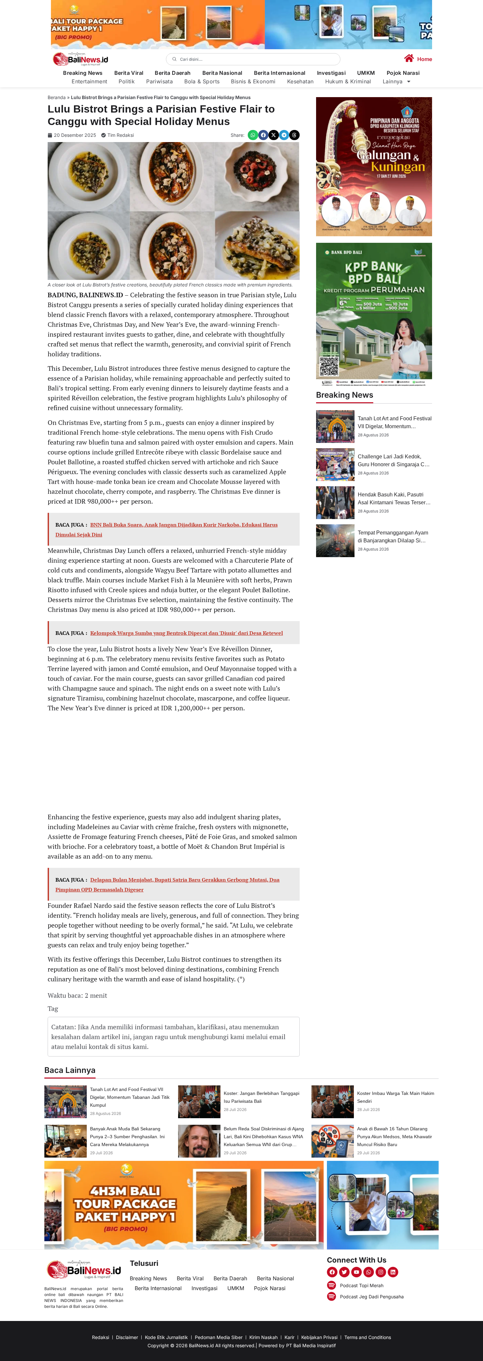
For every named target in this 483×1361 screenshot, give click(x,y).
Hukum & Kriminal (348, 81)
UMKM (366, 73)
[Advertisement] (174, 763)
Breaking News (83, 73)
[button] (253, 135)
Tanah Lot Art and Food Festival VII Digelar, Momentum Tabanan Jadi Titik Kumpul (395, 426)
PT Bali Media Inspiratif (311, 1345)
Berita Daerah (173, 73)
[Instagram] (381, 1272)
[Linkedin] (393, 1272)
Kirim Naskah (263, 1337)
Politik (127, 81)
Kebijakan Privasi (319, 1337)
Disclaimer (127, 1337)
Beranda (57, 97)
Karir (289, 1337)
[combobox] (253, 59)
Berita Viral (129, 73)
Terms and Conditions (367, 1337)
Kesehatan (300, 81)
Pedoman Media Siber (218, 1337)
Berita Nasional (222, 73)
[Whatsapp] (368, 1272)
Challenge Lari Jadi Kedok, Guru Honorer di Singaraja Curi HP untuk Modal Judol (394, 464)
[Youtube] (356, 1272)
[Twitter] (344, 1272)
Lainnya (393, 81)
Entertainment (89, 81)
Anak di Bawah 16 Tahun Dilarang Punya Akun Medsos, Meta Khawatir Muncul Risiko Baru (394, 1136)
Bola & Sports (201, 81)
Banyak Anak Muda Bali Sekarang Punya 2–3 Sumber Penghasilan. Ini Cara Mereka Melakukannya (127, 1136)
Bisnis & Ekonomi (253, 81)
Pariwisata (159, 81)
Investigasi (331, 73)
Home (424, 59)
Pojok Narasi (403, 73)
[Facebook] (332, 1272)
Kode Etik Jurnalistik (166, 1337)
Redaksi (100, 1337)
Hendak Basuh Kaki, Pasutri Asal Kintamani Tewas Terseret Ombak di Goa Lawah (394, 502)
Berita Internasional (280, 73)
